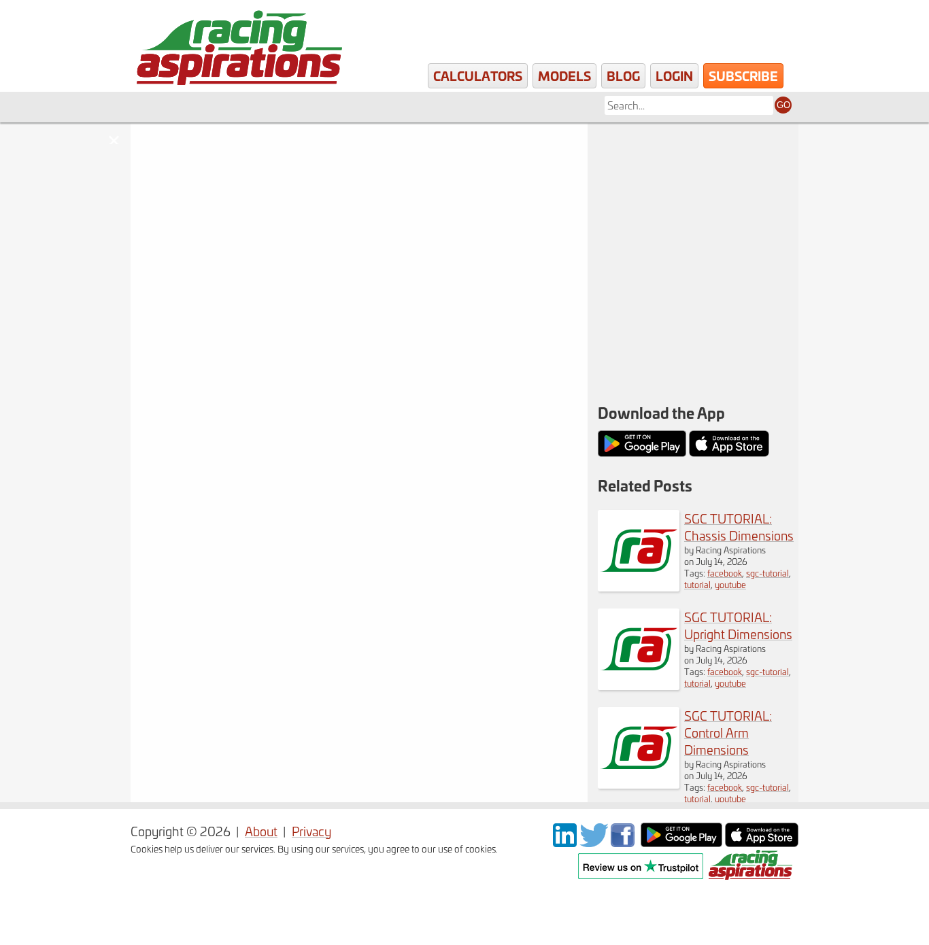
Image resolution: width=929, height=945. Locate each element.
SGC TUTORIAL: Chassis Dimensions (739, 527)
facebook (724, 573)
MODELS (564, 75)
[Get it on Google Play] (681, 842)
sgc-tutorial (767, 573)
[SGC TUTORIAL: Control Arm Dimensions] (638, 783)
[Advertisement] (693, 211)
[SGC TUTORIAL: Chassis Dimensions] (638, 586)
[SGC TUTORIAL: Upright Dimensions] (638, 684)
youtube (730, 584)
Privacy (311, 831)
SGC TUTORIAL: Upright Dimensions (738, 625)
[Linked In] (565, 842)
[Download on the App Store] (761, 842)
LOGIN (674, 75)
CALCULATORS (477, 75)
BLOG (623, 75)
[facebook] (624, 842)
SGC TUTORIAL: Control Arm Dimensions (728, 732)
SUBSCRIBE (743, 75)
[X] (593, 842)
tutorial (697, 584)
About (261, 831)
